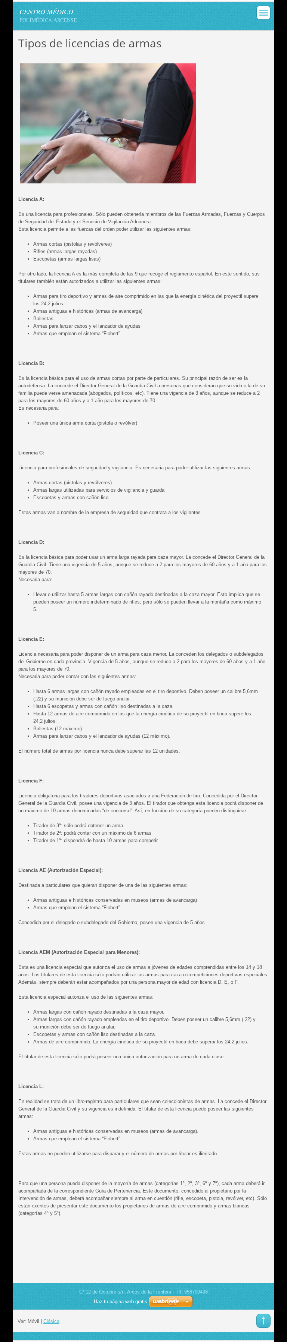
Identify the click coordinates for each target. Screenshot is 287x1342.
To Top (263, 1321)
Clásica (51, 1321)
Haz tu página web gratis (120, 1301)
